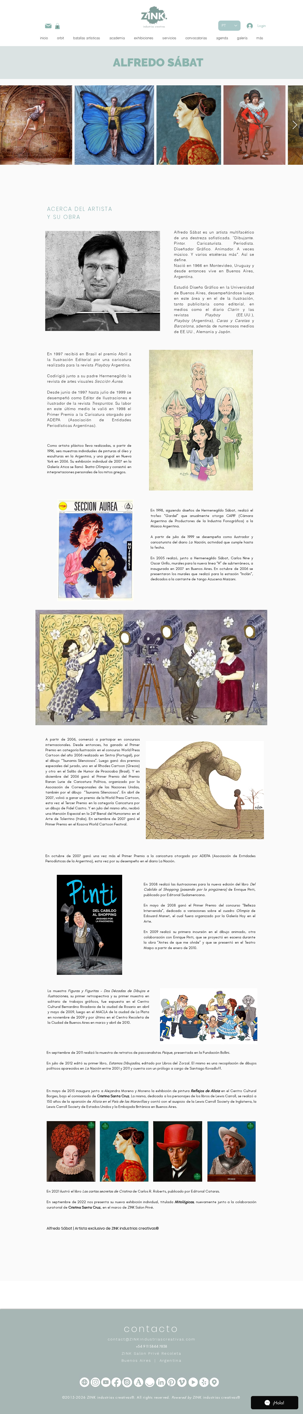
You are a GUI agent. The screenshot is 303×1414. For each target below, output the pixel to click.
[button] (57, 26)
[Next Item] (295, 125)
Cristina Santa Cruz (113, 1096)
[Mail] (48, 26)
